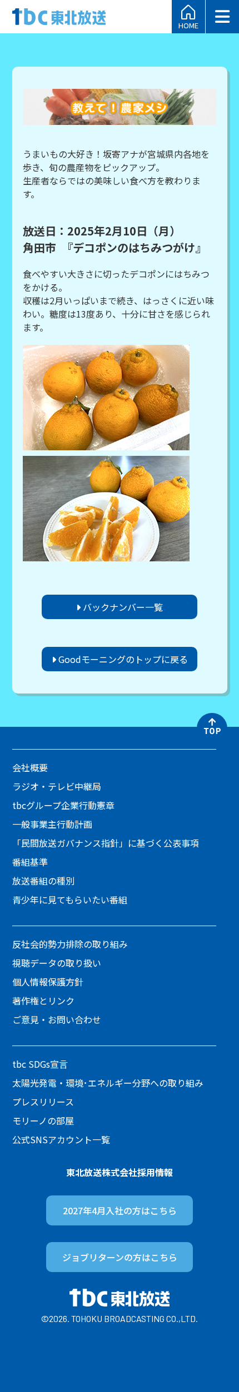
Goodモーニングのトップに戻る (122, 659)
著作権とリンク (43, 1000)
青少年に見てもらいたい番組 (69, 899)
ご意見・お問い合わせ (56, 1019)
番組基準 (30, 861)
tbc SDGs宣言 (40, 1064)
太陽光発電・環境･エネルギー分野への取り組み (107, 1082)
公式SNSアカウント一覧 (61, 1139)
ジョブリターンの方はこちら (119, 1257)
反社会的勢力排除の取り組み (70, 944)
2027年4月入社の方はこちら (120, 1210)
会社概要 (30, 767)
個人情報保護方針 (47, 981)
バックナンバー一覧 (122, 607)
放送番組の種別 (43, 880)
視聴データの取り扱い (56, 962)
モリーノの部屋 (43, 1120)
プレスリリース (43, 1101)
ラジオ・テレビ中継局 (56, 786)
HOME (188, 24)
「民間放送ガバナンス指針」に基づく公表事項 (105, 843)
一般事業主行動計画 (52, 824)
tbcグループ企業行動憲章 (63, 805)
